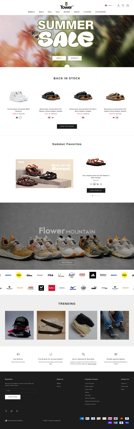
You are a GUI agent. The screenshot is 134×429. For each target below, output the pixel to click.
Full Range (67, 262)
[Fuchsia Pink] (91, 184)
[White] (20, 117)
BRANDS (67, 12)
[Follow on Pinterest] (17, 411)
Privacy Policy (88, 389)
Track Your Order (89, 383)
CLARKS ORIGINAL (83, 334)
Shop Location (124, 386)
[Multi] (94, 184)
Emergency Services (90, 404)
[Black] (16, 117)
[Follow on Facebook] (6, 411)
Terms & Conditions (90, 398)
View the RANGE (67, 126)
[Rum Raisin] (97, 184)
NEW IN (76, 12)
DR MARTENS (114, 334)
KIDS (50, 12)
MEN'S (41, 12)
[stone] (52, 117)
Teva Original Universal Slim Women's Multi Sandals (96, 176)
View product (96, 190)
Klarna (122, 389)
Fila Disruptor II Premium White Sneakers (18, 110)
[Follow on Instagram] (11, 411)
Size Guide (88, 395)
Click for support (92, 363)
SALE (58, 12)
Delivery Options (89, 386)
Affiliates (59, 383)
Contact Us (124, 383)
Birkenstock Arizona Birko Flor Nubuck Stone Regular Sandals (115, 110)
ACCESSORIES (100, 12)
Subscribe (12, 397)
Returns (87, 392)
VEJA (51, 334)
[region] (67, 33)
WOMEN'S (31, 12)
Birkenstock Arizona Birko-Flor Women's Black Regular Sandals (50, 110)
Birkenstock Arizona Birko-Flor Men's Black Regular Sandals (83, 110)
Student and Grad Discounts (92, 401)
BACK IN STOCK (67, 78)
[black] (49, 117)
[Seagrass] (101, 184)
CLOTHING (87, 12)
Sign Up (59, 386)
